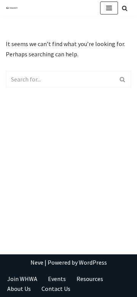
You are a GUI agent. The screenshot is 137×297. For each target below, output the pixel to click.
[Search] (124, 8)
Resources (89, 279)
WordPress (93, 262)
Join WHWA (22, 279)
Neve (36, 262)
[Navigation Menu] (109, 8)
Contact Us (55, 288)
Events (57, 279)
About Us (19, 288)
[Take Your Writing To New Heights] (12, 8)
